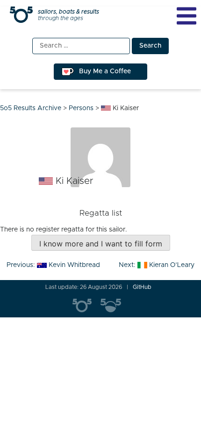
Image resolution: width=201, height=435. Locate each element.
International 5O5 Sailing (86, 306)
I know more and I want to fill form (100, 243)
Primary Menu (186, 16)
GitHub (142, 287)
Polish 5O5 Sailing (114, 306)
